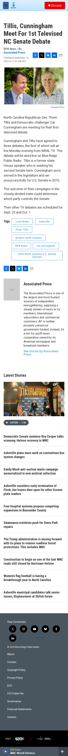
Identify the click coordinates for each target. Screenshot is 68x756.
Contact (11, 662)
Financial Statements (19, 709)
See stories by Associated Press (41, 352)
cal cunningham (46, 245)
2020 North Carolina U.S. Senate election (37, 256)
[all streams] (63, 751)
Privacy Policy (15, 677)
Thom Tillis (21, 229)
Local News (22, 221)
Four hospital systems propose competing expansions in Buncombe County (31, 508)
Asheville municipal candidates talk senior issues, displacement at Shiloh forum (32, 594)
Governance (14, 701)
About (10, 654)
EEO (9, 685)
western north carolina (28, 237)
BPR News (21, 245)
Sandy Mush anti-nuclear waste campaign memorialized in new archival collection (31, 471)
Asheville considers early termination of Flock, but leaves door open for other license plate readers (33, 490)
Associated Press (14, 52)
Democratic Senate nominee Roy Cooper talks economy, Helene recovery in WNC (34, 438)
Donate (56, 5)
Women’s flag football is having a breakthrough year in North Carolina (27, 578)
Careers (11, 717)
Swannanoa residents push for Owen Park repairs (31, 525)
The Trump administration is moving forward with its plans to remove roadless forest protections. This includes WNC (33, 543)
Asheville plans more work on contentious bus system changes (34, 455)
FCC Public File (15, 693)
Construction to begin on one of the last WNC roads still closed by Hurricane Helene (33, 561)
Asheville (44, 221)
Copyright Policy (16, 670)
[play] (5, 751)
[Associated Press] (12, 289)
